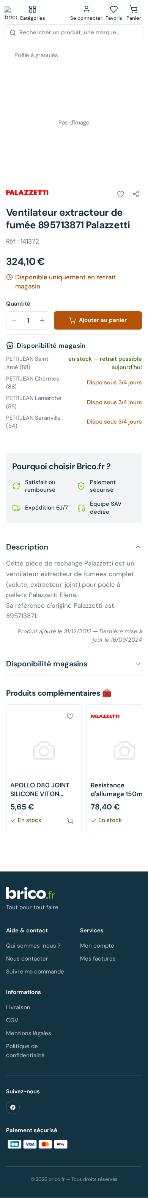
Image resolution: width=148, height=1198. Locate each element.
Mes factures (98, 958)
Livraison (18, 1007)
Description (27, 547)
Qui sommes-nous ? (33, 945)
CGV (12, 1020)
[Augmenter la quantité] (42, 320)
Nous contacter (27, 958)
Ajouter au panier (103, 320)
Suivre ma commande (35, 971)
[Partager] (136, 194)
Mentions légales (28, 1033)
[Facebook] (13, 1107)
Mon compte (97, 945)
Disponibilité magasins (46, 664)
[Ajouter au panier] (70, 821)
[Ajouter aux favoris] (120, 194)
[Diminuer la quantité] (14, 320)
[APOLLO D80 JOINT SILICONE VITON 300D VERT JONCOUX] (44, 769)
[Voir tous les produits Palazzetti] (27, 192)
